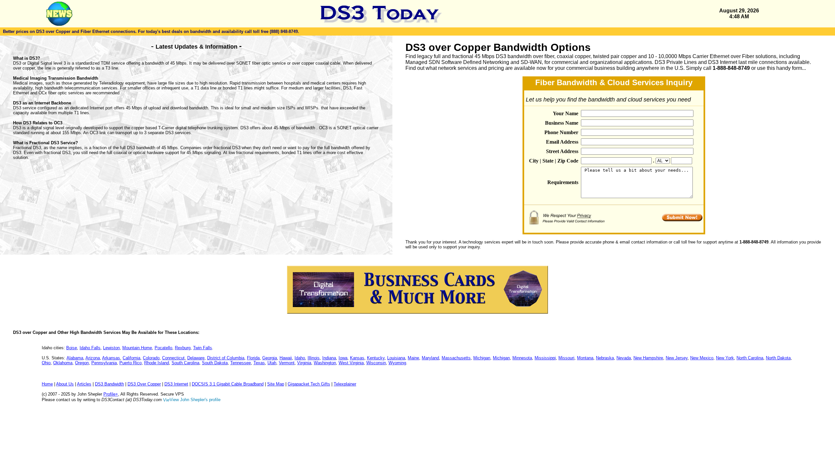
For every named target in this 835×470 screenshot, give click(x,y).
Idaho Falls (90, 347)
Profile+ (110, 394)
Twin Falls (202, 347)
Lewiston (111, 347)
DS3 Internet (176, 384)
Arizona (92, 357)
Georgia (269, 357)
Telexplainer (345, 384)
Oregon (82, 362)
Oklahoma (62, 362)
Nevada (623, 357)
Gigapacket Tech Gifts (309, 384)
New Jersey (677, 357)
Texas (259, 362)
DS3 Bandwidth (109, 384)
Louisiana (396, 357)
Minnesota (522, 357)
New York (725, 357)
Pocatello (163, 347)
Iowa (343, 357)
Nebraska (605, 357)
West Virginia (351, 362)
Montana (585, 357)
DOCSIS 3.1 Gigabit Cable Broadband (228, 384)
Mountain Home (137, 347)
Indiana (329, 357)
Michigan (481, 357)
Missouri (566, 357)
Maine (413, 357)
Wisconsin (376, 362)
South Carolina (185, 362)
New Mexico (701, 357)
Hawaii (286, 357)
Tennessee (240, 362)
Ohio (46, 362)
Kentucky (376, 357)
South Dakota (215, 362)
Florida (253, 357)
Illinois (314, 357)
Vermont (287, 362)
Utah (271, 362)
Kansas (357, 357)
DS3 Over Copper (144, 384)
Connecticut (173, 357)
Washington (325, 362)
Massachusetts (456, 357)
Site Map (275, 384)
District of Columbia (225, 357)
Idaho (300, 357)
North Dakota (778, 357)
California (131, 357)
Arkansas (111, 357)
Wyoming (397, 362)
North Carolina (749, 357)
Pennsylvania (104, 362)
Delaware (196, 357)
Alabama (75, 357)
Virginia (304, 362)
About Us (65, 384)
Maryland (430, 357)
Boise (71, 347)
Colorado (151, 357)
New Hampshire (648, 357)
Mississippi (545, 357)
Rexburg (182, 347)
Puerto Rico (130, 362)
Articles (84, 384)
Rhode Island (156, 362)
